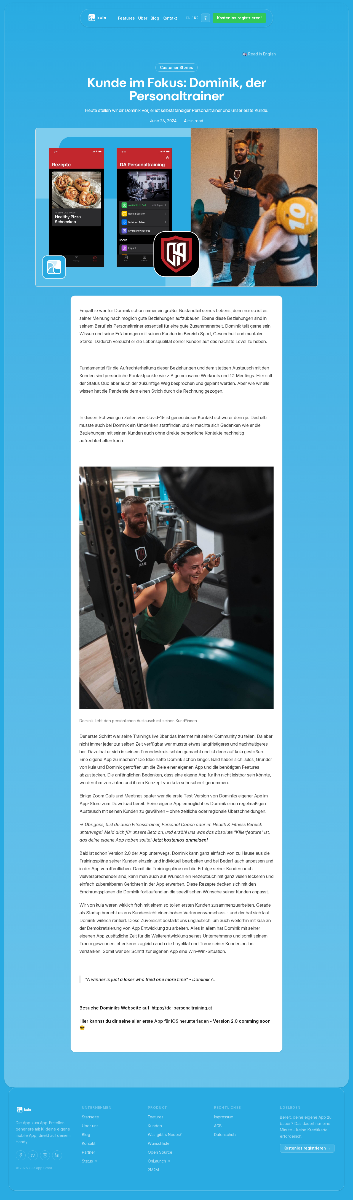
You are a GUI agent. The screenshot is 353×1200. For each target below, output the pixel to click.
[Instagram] (45, 1155)
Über (142, 18)
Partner (88, 1152)
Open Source (160, 1152)
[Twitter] (33, 1155)
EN (188, 18)
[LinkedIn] (57, 1155)
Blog (155, 18)
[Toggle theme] (205, 18)
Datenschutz (225, 1134)
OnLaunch (157, 1161)
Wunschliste (159, 1143)
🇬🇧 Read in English (259, 54)
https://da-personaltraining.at (182, 1008)
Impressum (223, 1117)
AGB (218, 1125)
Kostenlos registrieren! (239, 17)
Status (87, 1161)
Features (126, 18)
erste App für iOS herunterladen (175, 1021)
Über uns (90, 1125)
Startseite (90, 1117)
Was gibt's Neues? (165, 1134)
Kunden (155, 1125)
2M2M (153, 1169)
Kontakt (169, 18)
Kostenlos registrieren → (307, 1148)
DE (196, 18)
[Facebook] (21, 1155)
